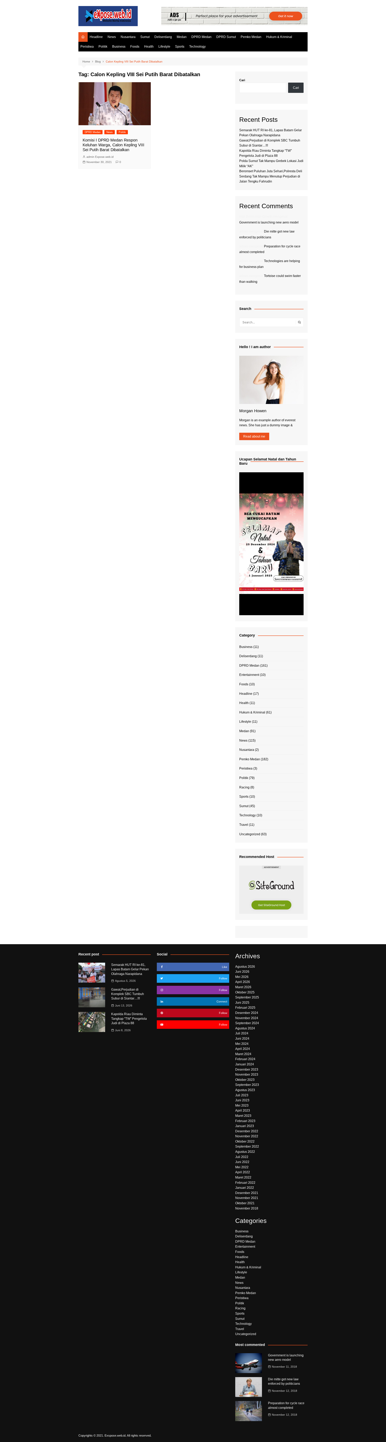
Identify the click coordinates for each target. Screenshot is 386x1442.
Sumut (145, 37)
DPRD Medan (201, 37)
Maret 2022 (243, 1177)
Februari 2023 (245, 1121)
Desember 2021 (246, 1193)
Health (149, 46)
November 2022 (246, 1136)
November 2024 (246, 1018)
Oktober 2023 (245, 1079)
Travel (243, 824)
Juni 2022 (242, 1162)
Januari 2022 (244, 1187)
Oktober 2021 (245, 1203)
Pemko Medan (251, 37)
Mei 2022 (241, 1167)
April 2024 (242, 1048)
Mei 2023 (241, 1105)
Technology (197, 46)
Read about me (254, 436)
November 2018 (246, 1208)
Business (118, 46)
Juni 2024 (242, 1038)
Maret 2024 (243, 1054)
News (112, 37)
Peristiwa (87, 46)
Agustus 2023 (245, 1090)
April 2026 (242, 982)
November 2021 (246, 1198)
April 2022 (242, 1172)
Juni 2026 (242, 971)
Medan (182, 37)
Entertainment (249, 674)
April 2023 (242, 1110)
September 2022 (247, 1146)
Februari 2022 (245, 1182)
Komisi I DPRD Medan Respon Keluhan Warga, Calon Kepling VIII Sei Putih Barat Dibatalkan (113, 145)
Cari (242, 80)
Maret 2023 (243, 1115)
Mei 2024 (241, 1043)
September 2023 (247, 1084)
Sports (179, 46)
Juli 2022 (241, 1157)
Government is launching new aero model (269, 222)
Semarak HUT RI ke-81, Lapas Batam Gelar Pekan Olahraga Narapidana (130, 969)
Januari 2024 (244, 1064)
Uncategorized (249, 834)
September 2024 (247, 1023)
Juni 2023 (242, 1100)
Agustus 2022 (245, 1151)
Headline (96, 37)
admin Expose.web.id (100, 156)
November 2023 (246, 1074)
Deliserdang (163, 37)
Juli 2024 (241, 1033)
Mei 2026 (241, 977)
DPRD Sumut (226, 37)
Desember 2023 (246, 1069)
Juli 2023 (241, 1095)
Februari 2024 (245, 1059)
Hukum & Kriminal (279, 37)
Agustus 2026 (245, 966)
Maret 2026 (243, 987)
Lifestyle (164, 46)
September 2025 (247, 997)
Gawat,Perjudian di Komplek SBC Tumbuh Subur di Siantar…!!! (127, 994)
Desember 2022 (246, 1131)
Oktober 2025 (245, 992)
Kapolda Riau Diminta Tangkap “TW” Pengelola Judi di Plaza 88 (129, 1018)
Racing (244, 787)
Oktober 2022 (245, 1141)
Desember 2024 (246, 1013)
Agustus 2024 (245, 1028)
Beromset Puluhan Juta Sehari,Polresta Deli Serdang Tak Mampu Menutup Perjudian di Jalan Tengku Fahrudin (270, 176)
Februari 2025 (245, 1007)
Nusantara (128, 37)
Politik (103, 46)
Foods (134, 46)
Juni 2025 (242, 1002)
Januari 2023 (244, 1126)
